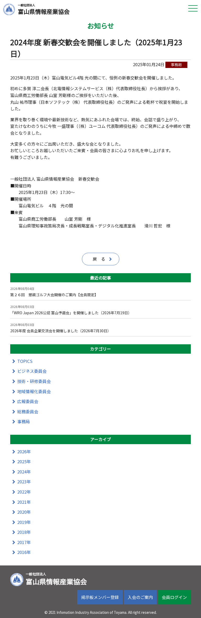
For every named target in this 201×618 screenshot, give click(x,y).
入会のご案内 (140, 597)
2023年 (24, 481)
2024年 (24, 471)
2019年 (24, 522)
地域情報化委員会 (34, 391)
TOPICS (24, 361)
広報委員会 (27, 401)
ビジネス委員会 (32, 371)
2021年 (24, 502)
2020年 (24, 512)
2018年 (24, 532)
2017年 (24, 542)
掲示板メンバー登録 (100, 597)
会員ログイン (174, 597)
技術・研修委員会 (34, 381)
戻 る (99, 259)
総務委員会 (27, 411)
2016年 (24, 552)
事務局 (23, 421)
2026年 (24, 451)
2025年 (24, 461)
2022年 (24, 492)
